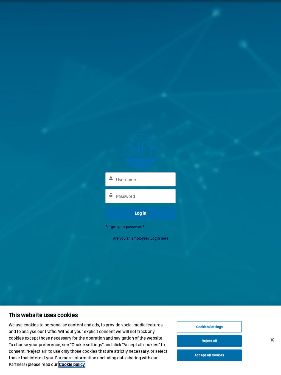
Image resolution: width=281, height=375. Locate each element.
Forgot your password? (124, 227)
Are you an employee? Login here (140, 238)
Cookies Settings (209, 327)
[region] (140, 340)
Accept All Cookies (209, 355)
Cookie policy (72, 364)
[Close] (272, 340)
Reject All (209, 341)
